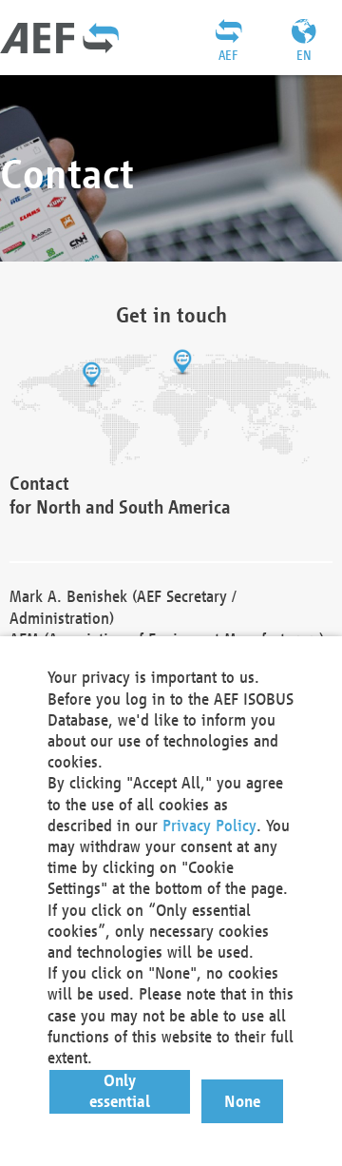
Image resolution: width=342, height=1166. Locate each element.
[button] (120, 1092)
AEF (228, 55)
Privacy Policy (209, 825)
